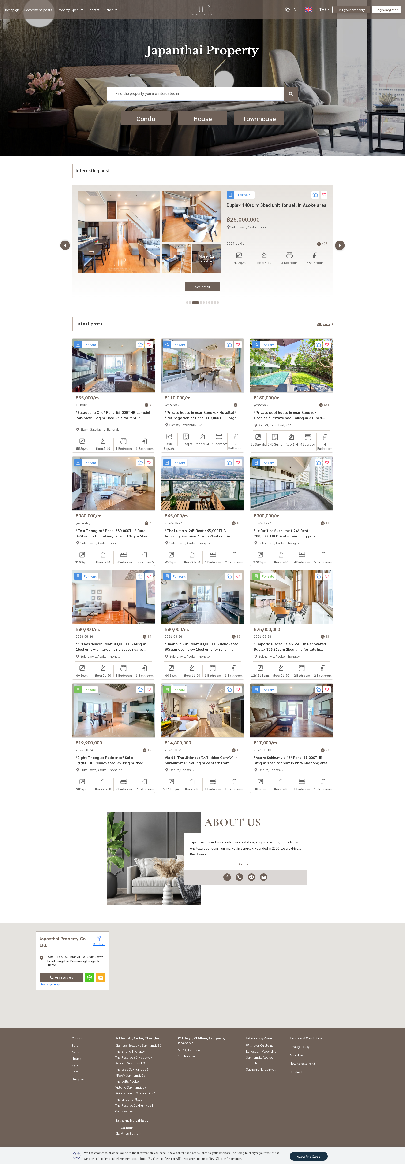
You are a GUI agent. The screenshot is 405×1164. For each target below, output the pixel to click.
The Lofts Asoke (127, 1081)
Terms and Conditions (306, 1038)
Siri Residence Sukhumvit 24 (135, 1093)
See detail (202, 287)
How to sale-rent (302, 1063)
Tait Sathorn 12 (126, 1127)
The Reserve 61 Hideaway (133, 1057)
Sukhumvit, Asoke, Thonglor (137, 1038)
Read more (198, 854)
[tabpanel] (202, 241)
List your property (351, 9)
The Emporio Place (128, 1099)
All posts (323, 324)
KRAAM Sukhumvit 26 (130, 1075)
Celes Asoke (124, 1111)
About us (297, 1055)
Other (108, 9)
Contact (94, 9)
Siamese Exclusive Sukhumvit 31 (138, 1045)
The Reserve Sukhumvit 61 (134, 1105)
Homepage (12, 9)
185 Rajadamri (188, 1056)
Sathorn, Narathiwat (131, 1120)
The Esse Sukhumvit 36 (131, 1069)
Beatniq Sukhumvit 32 (131, 1063)
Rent (75, 1051)
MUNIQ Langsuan (190, 1050)
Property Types (68, 9)
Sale (75, 1045)
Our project (80, 1079)
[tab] (187, 302)
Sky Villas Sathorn (128, 1133)
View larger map (50, 984)
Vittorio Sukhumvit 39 (130, 1087)
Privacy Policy (300, 1046)
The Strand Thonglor (130, 1051)
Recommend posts (38, 9)
